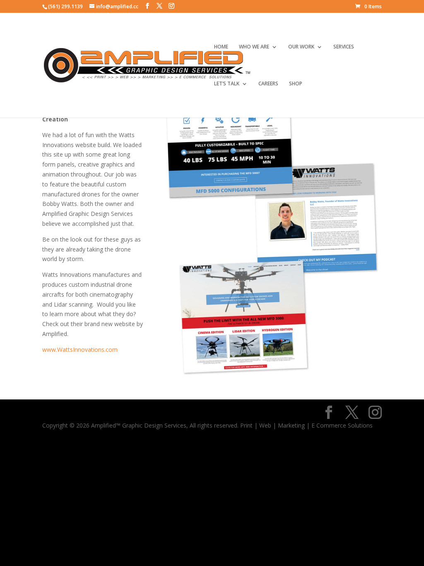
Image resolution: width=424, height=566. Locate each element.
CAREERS (268, 84)
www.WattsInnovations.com (80, 349)
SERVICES (343, 47)
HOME (221, 47)
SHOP (295, 84)
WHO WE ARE (254, 47)
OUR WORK (301, 47)
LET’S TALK (226, 84)
